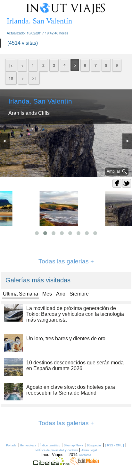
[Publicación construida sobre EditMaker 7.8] (84, 463)
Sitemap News (73, 445)
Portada (11, 445)
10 (11, 78)
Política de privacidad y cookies (57, 450)
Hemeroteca (28, 445)
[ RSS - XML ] (114, 445)
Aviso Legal (89, 450)
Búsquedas (94, 445)
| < (11, 65)
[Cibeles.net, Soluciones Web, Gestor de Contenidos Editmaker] (51, 463)
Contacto (85, 455)
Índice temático (50, 445)
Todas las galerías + (66, 261)
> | (34, 78)
